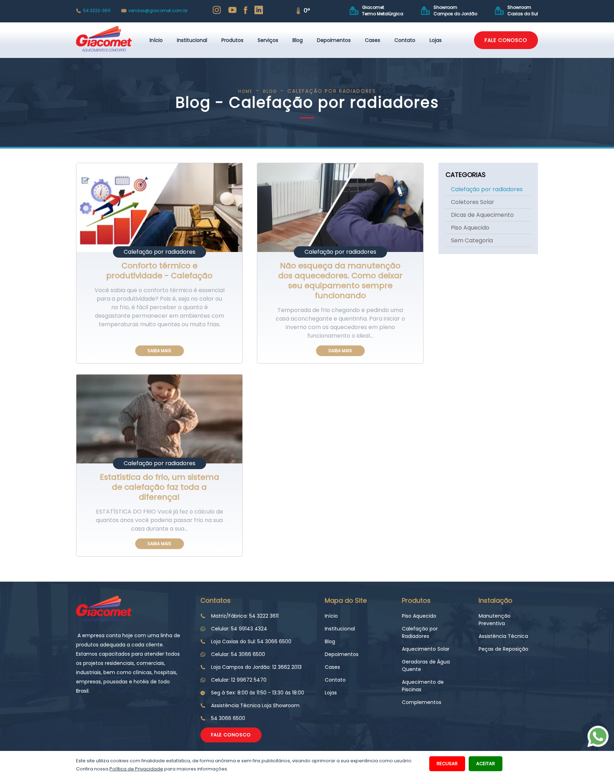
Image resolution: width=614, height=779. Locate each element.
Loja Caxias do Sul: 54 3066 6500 (251, 641)
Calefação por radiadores (487, 189)
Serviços (268, 40)
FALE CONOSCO (506, 40)
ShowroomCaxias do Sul (522, 10)
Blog (297, 40)
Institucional (192, 40)
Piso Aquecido (470, 228)
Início (156, 40)
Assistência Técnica (503, 636)
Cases (372, 40)
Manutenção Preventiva (495, 619)
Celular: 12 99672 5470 (238, 679)
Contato (404, 40)
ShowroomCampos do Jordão (455, 10)
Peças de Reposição (503, 648)
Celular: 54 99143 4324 (239, 628)
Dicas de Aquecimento (482, 215)
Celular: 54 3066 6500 (238, 654)
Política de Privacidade (136, 768)
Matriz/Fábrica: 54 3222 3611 (245, 615)
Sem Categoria (472, 240)
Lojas (436, 40)
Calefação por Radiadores (420, 632)
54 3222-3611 (97, 10)
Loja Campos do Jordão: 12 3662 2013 (256, 667)
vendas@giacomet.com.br (158, 10)
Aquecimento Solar (425, 648)
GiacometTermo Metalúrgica (382, 10)
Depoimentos (334, 40)
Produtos (232, 40)
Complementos (421, 702)
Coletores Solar (472, 202)
